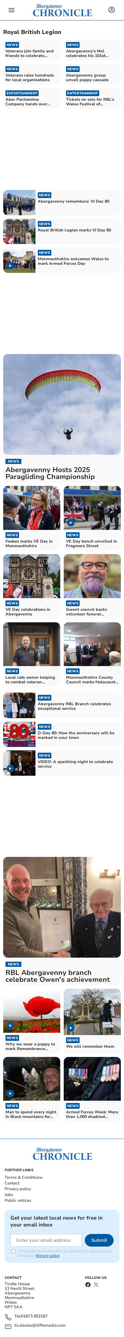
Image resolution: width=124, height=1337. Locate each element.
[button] (11, 10)
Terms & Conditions (23, 1177)
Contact (12, 1183)
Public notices (18, 1200)
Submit (99, 1240)
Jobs (9, 1194)
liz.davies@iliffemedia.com (40, 1325)
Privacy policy (18, 1189)
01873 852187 (34, 1316)
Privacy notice (47, 1256)
